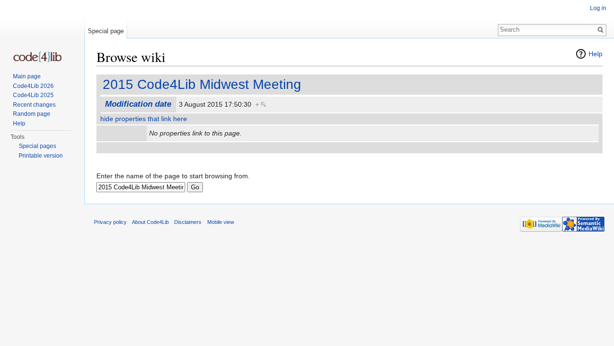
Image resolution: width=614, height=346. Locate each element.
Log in (598, 8)
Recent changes (34, 104)
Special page (106, 31)
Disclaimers (187, 222)
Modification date (138, 104)
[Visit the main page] (37, 56)
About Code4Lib (150, 222)
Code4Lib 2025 (33, 95)
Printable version (41, 155)
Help (595, 54)
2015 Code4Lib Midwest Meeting (202, 84)
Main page (27, 76)
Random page (31, 114)
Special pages (37, 146)
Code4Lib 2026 (33, 86)
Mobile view (220, 222)
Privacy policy (110, 222)
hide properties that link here (143, 119)
